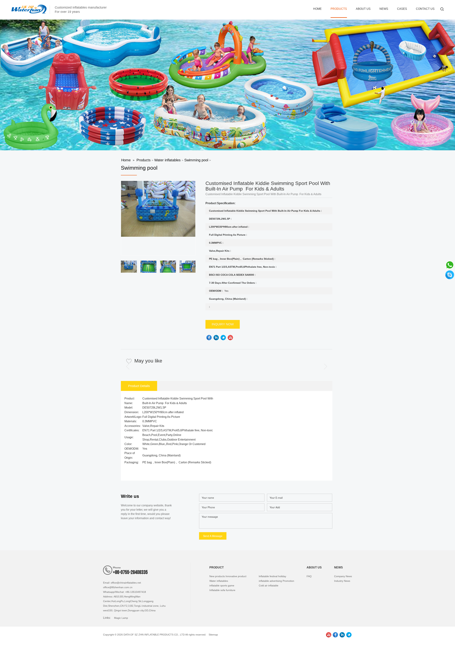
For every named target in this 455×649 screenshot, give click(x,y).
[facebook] (209, 337)
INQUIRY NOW (223, 324)
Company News (343, 576)
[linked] (216, 337)
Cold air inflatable (268, 585)
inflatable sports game (221, 585)
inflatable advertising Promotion (276, 580)
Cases (402, 8)
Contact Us (425, 8)
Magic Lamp (121, 617)
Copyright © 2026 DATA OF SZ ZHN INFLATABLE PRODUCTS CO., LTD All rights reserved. (154, 634)
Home (317, 8)
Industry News (342, 580)
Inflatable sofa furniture (222, 590)
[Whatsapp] (449, 264)
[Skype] (449, 274)
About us (363, 8)
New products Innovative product (227, 576)
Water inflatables (167, 160)
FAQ (309, 576)
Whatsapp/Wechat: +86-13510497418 (124, 591)
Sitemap (213, 634)
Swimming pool (196, 160)
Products (339, 8)
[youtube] (230, 337)
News (383, 8)
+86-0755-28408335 (130, 572)
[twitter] (223, 337)
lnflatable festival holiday (272, 576)
